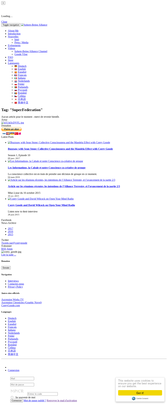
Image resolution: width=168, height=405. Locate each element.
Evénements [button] (14, 45)
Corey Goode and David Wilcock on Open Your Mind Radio (41, 205)
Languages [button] (13, 63)
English (22, 69)
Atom (9, 248)
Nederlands (24, 81)
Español (22, 72)
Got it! (140, 393)
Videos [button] (11, 48)
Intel (16, 39)
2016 (10, 231)
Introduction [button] (14, 33)
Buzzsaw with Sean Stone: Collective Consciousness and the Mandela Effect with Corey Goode (60, 148)
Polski (21, 84)
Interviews (13, 280)
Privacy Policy (15, 286)
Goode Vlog (20, 54)
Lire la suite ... (8, 254)
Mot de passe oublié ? (35, 400)
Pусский (22, 90)
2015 (10, 234)
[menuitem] (90, 39)
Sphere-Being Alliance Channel (30, 51)
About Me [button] (13, 30)
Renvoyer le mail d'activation (62, 400)
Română (22, 92)
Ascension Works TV (12, 299)
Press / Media (21, 42)
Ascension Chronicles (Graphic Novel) (21, 302)
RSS (3, 248)
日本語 (22, 99)
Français (22, 75)
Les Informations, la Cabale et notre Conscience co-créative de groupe (46, 167)
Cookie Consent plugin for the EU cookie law (140, 398)
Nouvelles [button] (13, 36)
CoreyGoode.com (10, 305)
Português (23, 87)
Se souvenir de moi (25, 397)
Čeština (22, 96)
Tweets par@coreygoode (14, 243)
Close (4, 21)
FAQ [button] (10, 57)
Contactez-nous (16, 283)
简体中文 (23, 102)
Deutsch (22, 66)
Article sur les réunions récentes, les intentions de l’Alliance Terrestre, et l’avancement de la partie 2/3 (64, 186)
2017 (10, 228)
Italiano (22, 78)
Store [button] (10, 60)
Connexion (13, 370)
